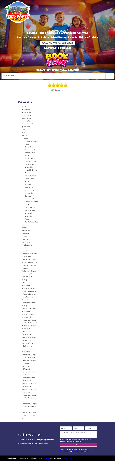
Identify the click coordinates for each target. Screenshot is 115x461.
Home (24, 107)
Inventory (25, 138)
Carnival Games (30, 176)
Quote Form (26, 109)
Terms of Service (78, 451)
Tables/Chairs (29, 147)
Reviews (24, 251)
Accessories (29, 193)
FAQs (23, 133)
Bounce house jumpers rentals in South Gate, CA (29, 415)
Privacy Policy (64, 451)
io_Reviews (25, 225)
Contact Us (25, 233)
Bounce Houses (30, 158)
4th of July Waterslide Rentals (28, 216)
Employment (26, 231)
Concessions (29, 190)
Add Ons (28, 184)
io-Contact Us (26, 118)
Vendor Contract (27, 124)
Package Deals (30, 210)
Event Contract (27, 115)
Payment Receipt (27, 121)
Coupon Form (26, 239)
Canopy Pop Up (30, 150)
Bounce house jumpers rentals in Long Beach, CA (29, 406)
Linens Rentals (30, 208)
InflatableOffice (69, 458)
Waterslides (29, 167)
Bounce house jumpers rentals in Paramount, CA (29, 398)
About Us (25, 130)
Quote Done (26, 127)
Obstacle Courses (31, 164)
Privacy (24, 248)
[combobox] (53, 76)
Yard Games (29, 187)
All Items (24, 236)
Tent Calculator (27, 245)
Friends (24, 228)
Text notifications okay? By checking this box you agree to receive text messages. (77, 440)
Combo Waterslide (31, 222)
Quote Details (26, 112)
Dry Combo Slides (31, 161)
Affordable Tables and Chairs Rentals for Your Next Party (29, 297)
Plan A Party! (26, 242)
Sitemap (24, 135)
